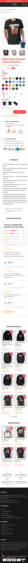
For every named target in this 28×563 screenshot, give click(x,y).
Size (3, 91)
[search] (23, 5)
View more (14, 416)
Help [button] (25, 561)
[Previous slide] (3, 31)
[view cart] (26, 5)
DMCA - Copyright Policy (7, 515)
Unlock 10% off (3, 556)
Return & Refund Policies (7, 529)
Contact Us (3, 531)
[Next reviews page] (24, 316)
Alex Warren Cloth (10, 9)
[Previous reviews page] (17, 316)
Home (2, 9)
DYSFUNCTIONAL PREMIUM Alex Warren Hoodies (7, 344)
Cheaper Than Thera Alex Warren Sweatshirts (20, 344)
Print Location (5, 99)
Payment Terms (5, 527)
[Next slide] (25, 31)
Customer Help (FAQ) (6, 533)
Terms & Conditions (5, 511)
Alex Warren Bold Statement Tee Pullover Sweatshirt (7, 366)
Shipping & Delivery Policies (7, 524)
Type (3, 70)
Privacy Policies (5, 513)
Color (3, 75)
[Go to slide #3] (22, 52)
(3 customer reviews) (14, 65)
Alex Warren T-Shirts (6, 12)
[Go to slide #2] (14, 52)
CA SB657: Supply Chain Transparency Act (11, 517)
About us (3, 509)
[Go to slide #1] (6, 52)
